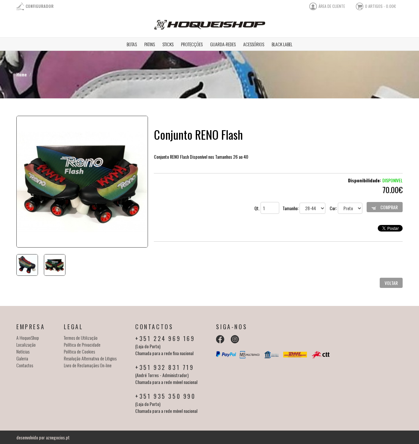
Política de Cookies (79, 351)
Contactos (24, 365)
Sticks (167, 44)
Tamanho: (291, 208)
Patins (149, 44)
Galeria (22, 358)
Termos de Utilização (81, 337)
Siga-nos (231, 326)
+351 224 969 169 (165, 338)
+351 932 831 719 (164, 367)
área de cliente (332, 6)
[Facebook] (220, 339)
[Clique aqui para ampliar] (81, 182)
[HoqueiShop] (209, 27)
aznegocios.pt (58, 437)
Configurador (40, 6)
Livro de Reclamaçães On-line (88, 365)
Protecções (192, 44)
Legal (73, 326)
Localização (26, 344)
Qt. (257, 208)
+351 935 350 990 (165, 396)
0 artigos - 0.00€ (380, 6)
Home (21, 74)
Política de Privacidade (82, 344)
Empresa (30, 326)
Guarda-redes (223, 44)
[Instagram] (235, 339)
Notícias (22, 351)
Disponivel (392, 180)
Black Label (282, 44)
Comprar (388, 207)
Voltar (391, 282)
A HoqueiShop (27, 337)
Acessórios (253, 44)
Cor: (334, 208)
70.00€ (392, 189)
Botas (132, 44)
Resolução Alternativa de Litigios (90, 358)
